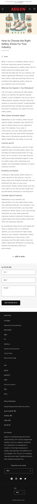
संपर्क (5, 380)
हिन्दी (17, 492)
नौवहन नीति (7, 420)
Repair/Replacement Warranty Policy (17, 406)
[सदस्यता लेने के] (30, 470)
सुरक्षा (5, 335)
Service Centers (10, 384)
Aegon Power (21, 500)
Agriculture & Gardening (12, 325)
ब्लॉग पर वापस (20, 257)
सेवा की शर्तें (7, 425)
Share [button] (6, 56)
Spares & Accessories (11, 349)
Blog (5, 394)
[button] (2, 9)
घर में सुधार (7, 321)
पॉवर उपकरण (7, 330)
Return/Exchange (10, 358)
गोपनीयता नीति (8, 416)
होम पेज (6, 370)
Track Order (8, 353)
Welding (7, 344)
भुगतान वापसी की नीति (10, 411)
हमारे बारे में (7, 375)
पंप (5, 339)
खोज (5, 389)
